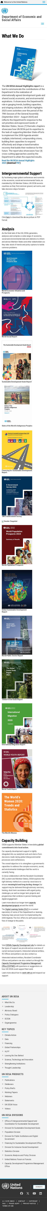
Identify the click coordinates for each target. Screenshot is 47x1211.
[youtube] (34, 1193)
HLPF (7, 1051)
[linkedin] (40, 1193)
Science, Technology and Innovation (19, 1059)
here (8, 217)
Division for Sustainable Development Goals (22, 1128)
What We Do (10, 1002)
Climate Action (10, 1035)
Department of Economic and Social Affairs (22, 18)
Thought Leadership (13, 1068)
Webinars (8, 1096)
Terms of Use (8, 1206)
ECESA (7, 1019)
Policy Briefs (10, 1088)
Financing (8, 1043)
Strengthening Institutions (15, 1064)
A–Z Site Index (8, 1201)
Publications (10, 1080)
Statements (9, 1100)
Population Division (12, 1132)
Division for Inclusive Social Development (21, 1147)
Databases (9, 1084)
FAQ (3, 1203)
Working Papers (11, 1092)
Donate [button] (39, 1187)
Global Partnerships (12, 1047)
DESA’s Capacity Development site (20, 945)
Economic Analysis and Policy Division (20, 1155)
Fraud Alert (14, 1203)
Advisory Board (11, 1010)
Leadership (9, 1006)
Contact (21, 1201)
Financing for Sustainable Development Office (23, 1143)
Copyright (33, 1201)
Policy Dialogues (11, 1015)
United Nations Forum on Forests (18, 1159)
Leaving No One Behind (14, 1055)
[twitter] (27, 1193)
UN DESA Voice (11, 1104)
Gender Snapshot (10, 521)
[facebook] (21, 1193)
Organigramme (11, 1023)
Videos (7, 1109)
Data (6, 1039)
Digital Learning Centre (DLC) (16, 909)
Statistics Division (12, 1151)
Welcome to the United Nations (15, 2)
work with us (27, 973)
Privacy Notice (29, 1203)
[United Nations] (4, 11)
